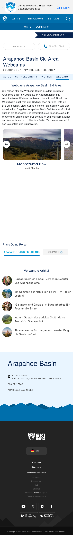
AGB (37, 485)
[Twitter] (32, 506)
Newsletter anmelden (36, 472)
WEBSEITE (19, 46)
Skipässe (54, 252)
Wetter (16, 18)
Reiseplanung (35, 18)
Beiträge (53, 18)
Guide (7, 76)
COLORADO (10, 69)
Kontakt (36, 462)
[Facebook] (51, 506)
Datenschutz (36, 481)
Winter (28, 26)
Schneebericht (26, 76)
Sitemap (36, 488)
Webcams (62, 76)
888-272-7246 (56, 46)
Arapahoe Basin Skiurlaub (22, 252)
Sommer (41, 26)
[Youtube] (23, 506)
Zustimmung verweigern (36, 496)
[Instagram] (42, 506)
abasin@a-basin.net (20, 389)
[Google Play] (29, 515)
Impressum (36, 477)
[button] (68, 18)
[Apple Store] (47, 515)
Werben (36, 467)
